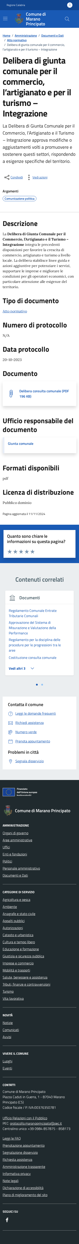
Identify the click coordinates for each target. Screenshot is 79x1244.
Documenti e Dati (15, 875)
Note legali (10, 1180)
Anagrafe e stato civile (19, 913)
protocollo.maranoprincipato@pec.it (36, 1123)
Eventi (7, 1068)
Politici (7, 861)
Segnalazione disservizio (20, 1152)
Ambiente (10, 906)
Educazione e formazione (21, 949)
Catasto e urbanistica (18, 935)
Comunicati (11, 1029)
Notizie (8, 1022)
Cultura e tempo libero (19, 942)
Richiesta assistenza (17, 1159)
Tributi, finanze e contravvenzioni (26, 984)
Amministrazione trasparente (24, 1166)
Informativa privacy (17, 1173)
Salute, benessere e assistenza (25, 977)
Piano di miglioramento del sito (25, 1194)
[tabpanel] (39, 636)
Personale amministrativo (21, 868)
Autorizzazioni (13, 927)
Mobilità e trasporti (16, 970)
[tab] (37, 685)
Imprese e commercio (18, 963)
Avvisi (7, 1036)
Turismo (8, 991)
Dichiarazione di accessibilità (23, 1187)
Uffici (6, 847)
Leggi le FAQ (12, 1138)
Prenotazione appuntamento (24, 1145)
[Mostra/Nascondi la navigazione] (5, 18)
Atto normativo (15, 311)
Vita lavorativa (13, 998)
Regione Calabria (16, 5)
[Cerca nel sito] (67, 19)
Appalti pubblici (14, 920)
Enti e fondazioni (15, 854)
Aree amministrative (17, 840)
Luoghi (7, 1061)
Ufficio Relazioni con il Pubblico (25, 1118)
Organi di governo (15, 833)
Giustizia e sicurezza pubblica (23, 956)
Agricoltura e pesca (16, 899)
